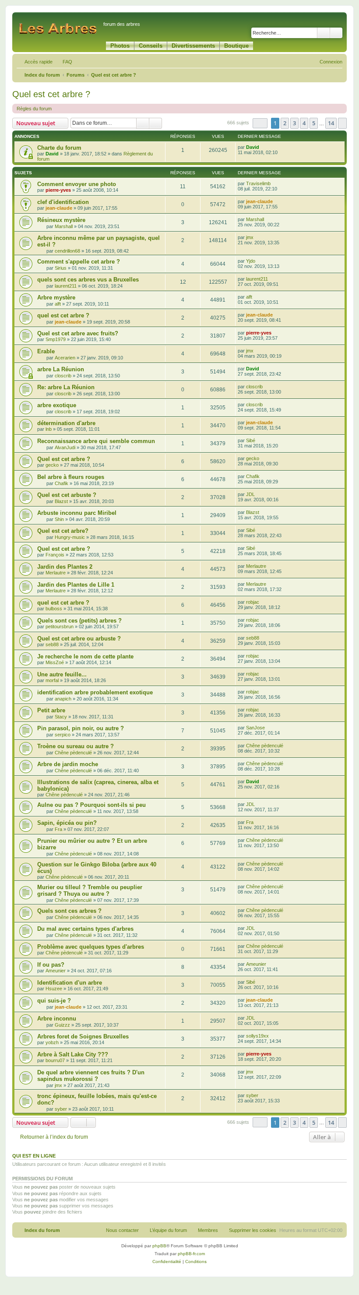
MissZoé (55, 662)
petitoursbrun (60, 626)
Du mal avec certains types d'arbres (85, 929)
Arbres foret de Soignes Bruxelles (83, 1036)
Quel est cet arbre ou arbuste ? (79, 638)
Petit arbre (51, 710)
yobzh (52, 1042)
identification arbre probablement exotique (95, 692)
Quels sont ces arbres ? (69, 911)
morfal (52, 680)
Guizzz (62, 1025)
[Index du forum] (58, 28)
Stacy (61, 716)
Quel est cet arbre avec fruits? (77, 333)
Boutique (236, 45)
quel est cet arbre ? (63, 315)
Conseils (150, 45)
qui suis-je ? (54, 1000)
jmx (249, 237)
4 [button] (304, 123)
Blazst (61, 501)
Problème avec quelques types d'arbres (90, 946)
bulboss (54, 608)
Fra (58, 829)
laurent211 (66, 286)
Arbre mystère (56, 297)
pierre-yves (58, 190)
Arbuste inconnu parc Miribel (76, 513)
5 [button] (313, 123)
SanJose (255, 727)
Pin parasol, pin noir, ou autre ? (80, 728)
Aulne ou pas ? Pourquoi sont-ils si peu (91, 805)
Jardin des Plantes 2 (64, 566)
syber (61, 1109)
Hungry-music (70, 537)
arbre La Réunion (60, 369)
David (52, 153)
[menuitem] (63, 61)
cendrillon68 (67, 250)
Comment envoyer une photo (76, 184)
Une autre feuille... (62, 674)
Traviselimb (258, 183)
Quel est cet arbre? (62, 531)
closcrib (63, 375)
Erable (46, 351)
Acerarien (65, 357)
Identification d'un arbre (69, 982)
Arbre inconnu (56, 1018)
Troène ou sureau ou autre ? (75, 746)
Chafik (61, 483)
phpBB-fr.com (191, 1253)
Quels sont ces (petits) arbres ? (79, 620)
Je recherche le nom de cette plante (85, 656)
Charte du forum (59, 147)
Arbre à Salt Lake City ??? (72, 1054)
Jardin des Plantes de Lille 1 (75, 584)
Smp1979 (56, 339)
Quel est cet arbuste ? (66, 495)
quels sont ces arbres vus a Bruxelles (88, 279)
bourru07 (55, 1060)
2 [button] (284, 123)
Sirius (61, 268)
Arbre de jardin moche (67, 764)
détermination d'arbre (66, 423)
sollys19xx (257, 1035)
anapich (63, 698)
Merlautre (56, 572)
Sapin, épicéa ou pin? (67, 823)
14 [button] (331, 123)
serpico (62, 734)
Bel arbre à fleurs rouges (70, 477)
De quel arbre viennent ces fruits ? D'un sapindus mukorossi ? (90, 1075)
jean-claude (59, 208)
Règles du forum (34, 108)
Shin (59, 519)
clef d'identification (63, 202)
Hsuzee (54, 988)
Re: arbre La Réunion (66, 387)
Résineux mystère (61, 220)
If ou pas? (50, 964)
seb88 (52, 644)
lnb (49, 429)
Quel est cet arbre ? (51, 94)
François (55, 554)
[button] (260, 123)
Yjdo (250, 261)
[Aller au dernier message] (263, 147)
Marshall (64, 226)
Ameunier (56, 970)
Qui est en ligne (34, 1155)
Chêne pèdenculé (73, 752)
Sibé (250, 440)
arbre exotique (56, 405)
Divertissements (193, 45)
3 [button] (294, 123)
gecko (52, 465)
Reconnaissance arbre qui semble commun (96, 441)
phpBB (159, 1245)
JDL (250, 494)
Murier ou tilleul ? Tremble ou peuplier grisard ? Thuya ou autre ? (89, 890)
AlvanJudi (65, 447)
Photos (120, 45)
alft (58, 303)
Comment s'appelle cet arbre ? (78, 261)
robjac (252, 602)
